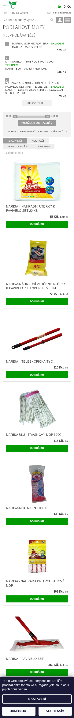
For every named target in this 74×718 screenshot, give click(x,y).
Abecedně (44, 146)
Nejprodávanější (18, 146)
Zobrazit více (35, 103)
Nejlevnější (15, 141)
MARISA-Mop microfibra (38, 43)
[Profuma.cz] (10, 5)
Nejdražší (38, 141)
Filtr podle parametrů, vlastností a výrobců (35, 131)
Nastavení (37, 699)
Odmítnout (19, 711)
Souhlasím (55, 711)
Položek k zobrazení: (36, 123)
